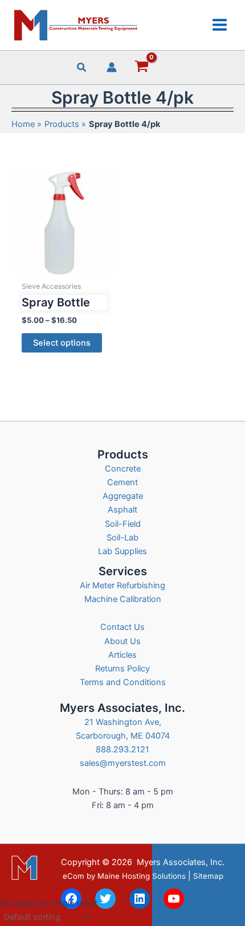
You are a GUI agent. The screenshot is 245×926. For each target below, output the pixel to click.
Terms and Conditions (123, 682)
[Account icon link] (112, 67)
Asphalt (122, 510)
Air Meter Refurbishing (122, 585)
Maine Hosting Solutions (141, 875)
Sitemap (208, 875)
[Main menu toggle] (220, 25)
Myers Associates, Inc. (180, 862)
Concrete (123, 469)
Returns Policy (122, 668)
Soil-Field (123, 524)
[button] (82, 69)
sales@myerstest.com (123, 763)
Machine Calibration (122, 599)
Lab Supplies (122, 551)
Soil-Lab (122, 537)
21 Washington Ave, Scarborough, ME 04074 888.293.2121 (123, 736)
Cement (122, 482)
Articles (122, 655)
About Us (122, 641)
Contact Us (122, 627)
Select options (62, 343)
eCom (73, 875)
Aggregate (123, 496)
